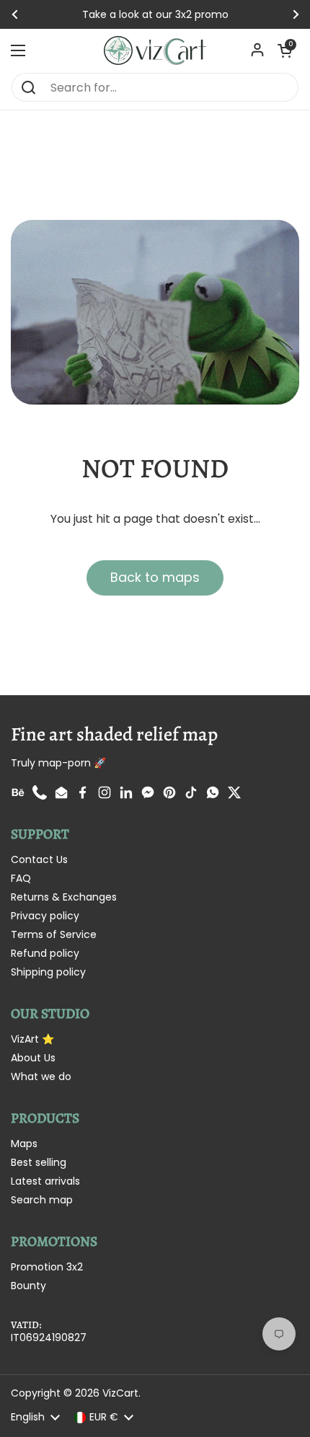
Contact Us (39, 859)
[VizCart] (155, 50)
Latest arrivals (45, 1181)
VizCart (120, 1393)
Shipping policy (48, 972)
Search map (42, 1200)
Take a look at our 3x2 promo (155, 14)
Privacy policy (45, 915)
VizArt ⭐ (32, 1039)
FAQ (21, 878)
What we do (41, 1076)
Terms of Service (54, 934)
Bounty (28, 1285)
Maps (24, 1143)
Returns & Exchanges (64, 897)
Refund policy (45, 953)
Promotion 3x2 (47, 1267)
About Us (33, 1058)
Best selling (38, 1162)
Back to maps (155, 577)
